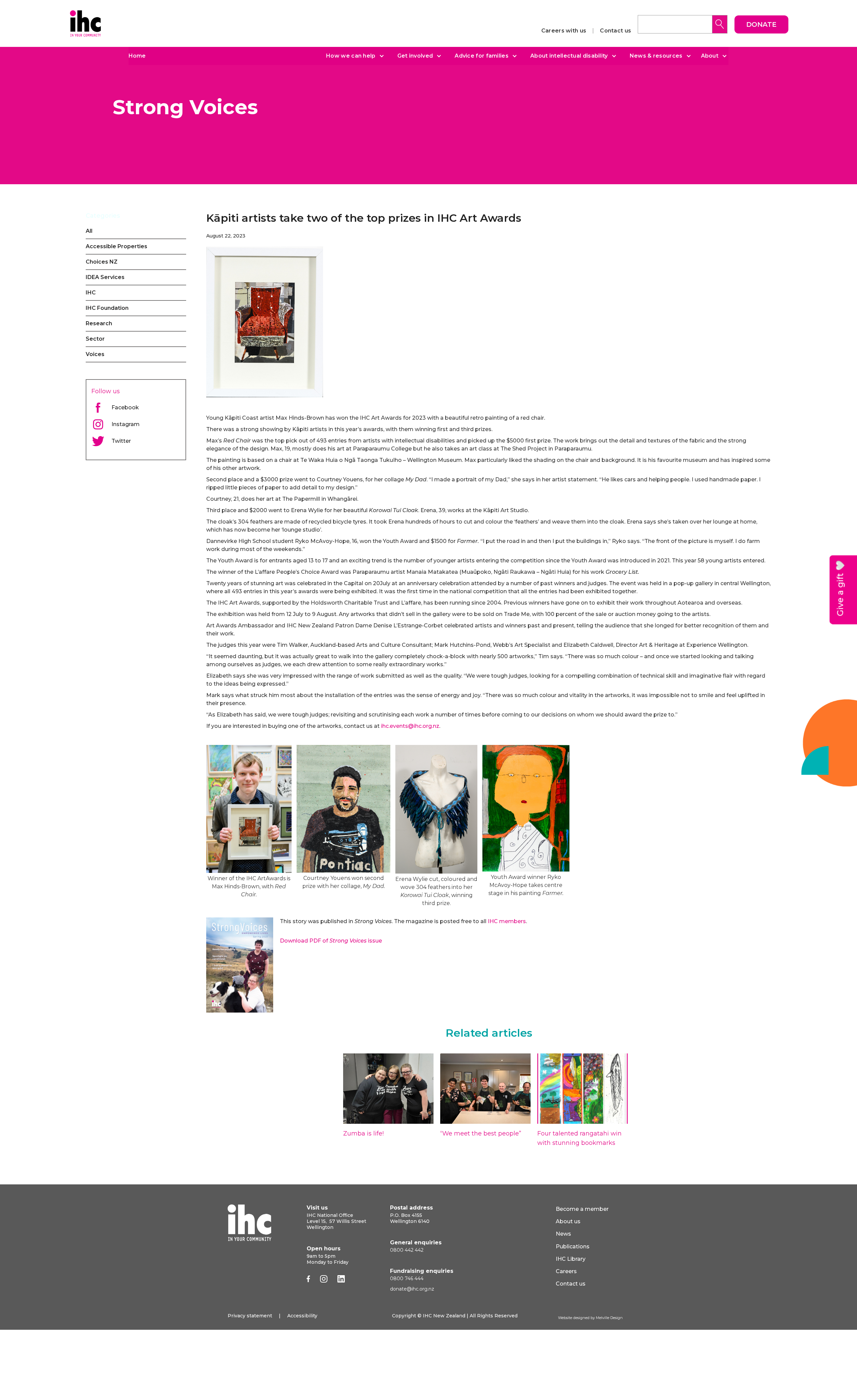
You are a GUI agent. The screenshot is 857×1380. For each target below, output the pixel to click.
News (563, 1234)
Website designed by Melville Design (590, 1317)
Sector (95, 339)
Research (99, 323)
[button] (352, 56)
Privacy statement (250, 1316)
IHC (91, 292)
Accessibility (302, 1316)
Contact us (615, 30)
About (710, 56)
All (89, 231)
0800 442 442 (406, 1250)
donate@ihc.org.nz (412, 1289)
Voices (95, 354)
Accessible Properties (116, 246)
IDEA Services (105, 277)
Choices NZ (102, 262)
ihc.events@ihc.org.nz (410, 726)
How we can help (351, 56)
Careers (566, 1271)
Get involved (415, 56)
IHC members (507, 921)
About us (568, 1221)
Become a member (582, 1209)
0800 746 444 (406, 1278)
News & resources (656, 56)
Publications (573, 1246)
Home (137, 56)
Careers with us (564, 30)
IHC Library (571, 1259)
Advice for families (482, 56)
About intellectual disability (569, 56)
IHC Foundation (107, 308)
